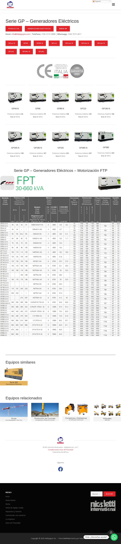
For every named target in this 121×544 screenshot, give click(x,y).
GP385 (41, 51)
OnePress (67, 538)
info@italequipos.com (20, 34)
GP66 (26, 43)
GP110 (54, 43)
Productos (13, 29)
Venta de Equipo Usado (14, 508)
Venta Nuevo (10, 500)
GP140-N (69, 43)
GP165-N (85, 43)
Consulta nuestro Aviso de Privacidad (60, 450)
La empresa (10, 519)
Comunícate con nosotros (16, 515)
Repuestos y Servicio (13, 511)
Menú (113, 4)
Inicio (8, 496)
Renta (8, 504)
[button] (114, 537)
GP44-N (11, 43)
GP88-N (40, 43)
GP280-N (26, 51)
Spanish (98, 1)
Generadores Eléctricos (39, 29)
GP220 (11, 51)
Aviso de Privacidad (13, 523)
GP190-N (101, 43)
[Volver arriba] (111, 533)
